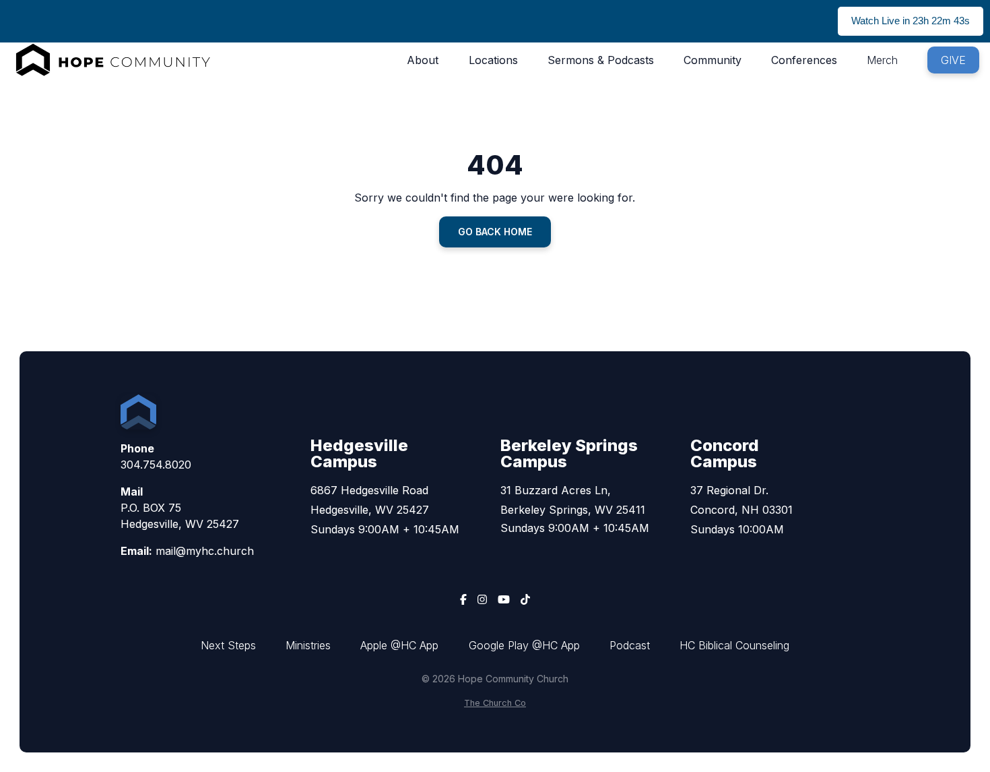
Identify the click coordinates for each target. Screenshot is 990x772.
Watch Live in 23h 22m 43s (910, 20)
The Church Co (495, 703)
